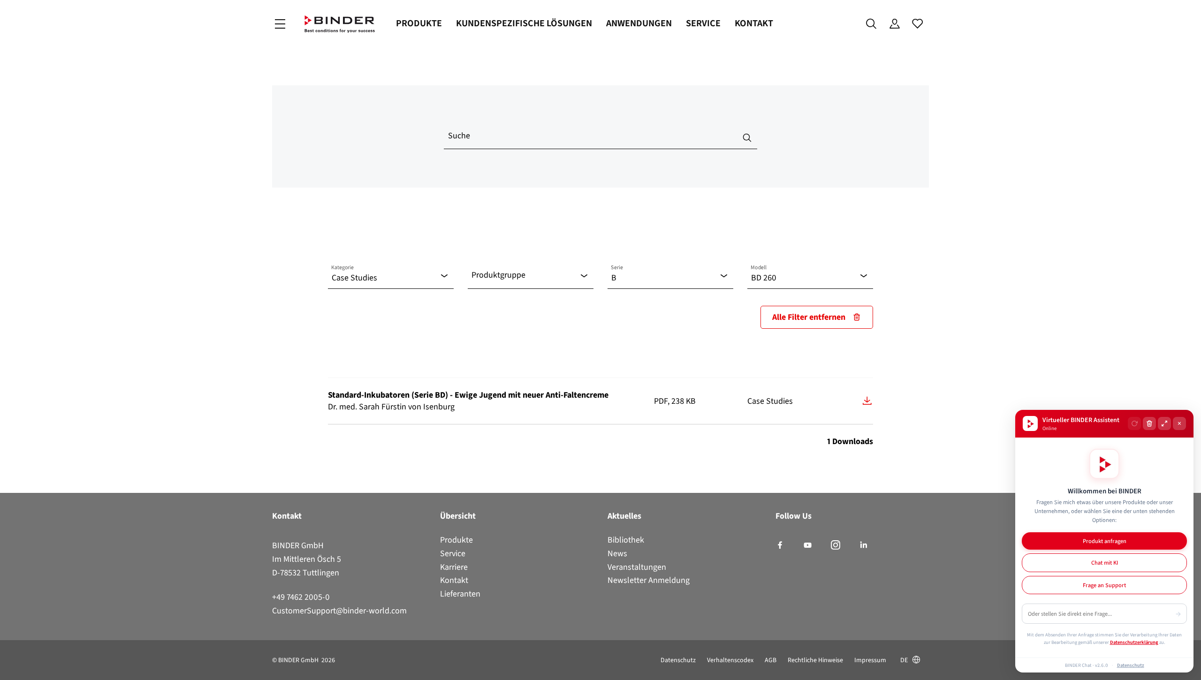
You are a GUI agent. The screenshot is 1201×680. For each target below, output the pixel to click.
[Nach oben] (9, 667)
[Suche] (871, 24)
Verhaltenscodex (730, 660)
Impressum (870, 660)
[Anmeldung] (894, 24)
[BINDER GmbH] (339, 24)
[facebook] (780, 545)
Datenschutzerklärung (1134, 642)
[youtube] (807, 545)
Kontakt (754, 23)
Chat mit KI (1104, 563)
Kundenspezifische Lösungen (524, 23)
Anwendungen (639, 23)
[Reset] (1134, 423)
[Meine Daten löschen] (1149, 423)
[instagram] (835, 545)
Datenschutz (678, 660)
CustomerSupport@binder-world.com (339, 610)
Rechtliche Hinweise (815, 660)
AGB (770, 660)
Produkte (419, 23)
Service (703, 23)
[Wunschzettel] (917, 24)
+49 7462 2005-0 (301, 597)
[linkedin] (863, 545)
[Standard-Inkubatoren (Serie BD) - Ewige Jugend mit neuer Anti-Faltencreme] (867, 400)
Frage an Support (1104, 585)
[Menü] (280, 24)
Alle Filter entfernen (808, 317)
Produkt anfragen (1104, 541)
